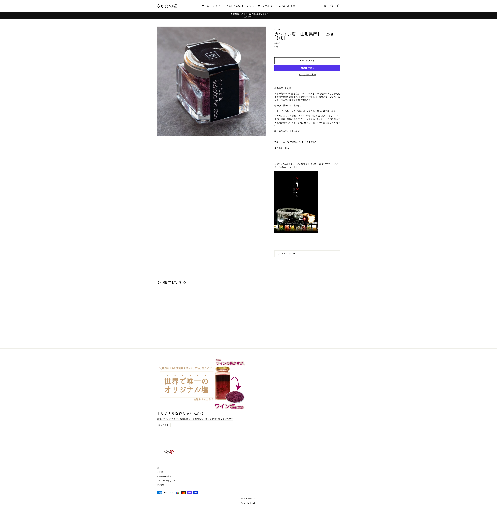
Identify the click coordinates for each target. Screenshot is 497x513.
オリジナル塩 (265, 5)
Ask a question (286, 254)
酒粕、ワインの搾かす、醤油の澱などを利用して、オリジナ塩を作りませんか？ (195, 418)
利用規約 (160, 472)
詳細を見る (164, 425)
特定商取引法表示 (164, 476)
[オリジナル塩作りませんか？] (202, 383)
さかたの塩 (167, 6)
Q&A (158, 468)
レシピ (250, 5)
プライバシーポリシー (166, 481)
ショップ (217, 5)
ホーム (205, 5)
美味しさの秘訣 (234, 5)
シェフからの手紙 (285, 5)
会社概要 (160, 485)
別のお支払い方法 (307, 74)
